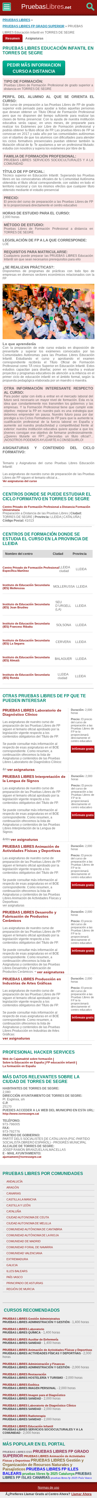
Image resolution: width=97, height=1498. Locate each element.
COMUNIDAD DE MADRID (23, 1241)
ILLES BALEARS (16, 1271)
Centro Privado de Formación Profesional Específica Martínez (31, 569)
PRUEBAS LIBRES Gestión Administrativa (31, 1318)
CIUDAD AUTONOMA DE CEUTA (27, 1217)
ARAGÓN (12, 1187)
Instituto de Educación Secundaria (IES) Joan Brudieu (26, 606)
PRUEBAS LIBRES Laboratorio (23, 1329)
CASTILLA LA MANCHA (21, 1199)
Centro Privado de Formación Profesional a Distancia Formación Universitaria (46, 508)
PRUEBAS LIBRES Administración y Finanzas (34, 1363)
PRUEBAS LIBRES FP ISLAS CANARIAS (47, 1476)
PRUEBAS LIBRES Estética (21, 1384)
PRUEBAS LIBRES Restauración (24, 1374)
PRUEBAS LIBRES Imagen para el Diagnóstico (34, 1395)
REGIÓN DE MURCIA (20, 1289)
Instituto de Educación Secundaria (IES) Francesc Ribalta (26, 625)
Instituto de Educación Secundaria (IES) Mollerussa (26, 586)
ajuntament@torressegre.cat (22, 1156)
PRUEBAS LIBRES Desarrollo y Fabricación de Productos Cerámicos (29, 916)
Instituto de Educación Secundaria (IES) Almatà (26, 659)
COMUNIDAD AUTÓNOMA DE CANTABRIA (34, 1229)
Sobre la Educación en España (23, 1062)
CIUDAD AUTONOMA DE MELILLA (28, 1223)
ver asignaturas (21, 769)
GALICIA (12, 1265)
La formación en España (19, 1066)
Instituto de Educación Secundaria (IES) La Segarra (26, 642)
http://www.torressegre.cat (21, 1113)
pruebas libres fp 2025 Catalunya (48, 1474)
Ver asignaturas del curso (20, 481)
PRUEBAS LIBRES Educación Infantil (28, 1426)
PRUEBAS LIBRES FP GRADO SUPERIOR (33, 26)
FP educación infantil (60, 1062)
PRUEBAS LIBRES (16, 20)
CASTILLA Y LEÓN (18, 1205)
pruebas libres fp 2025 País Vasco (71, 1477)
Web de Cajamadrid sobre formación (27, 1058)
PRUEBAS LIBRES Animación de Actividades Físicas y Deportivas (32, 848)
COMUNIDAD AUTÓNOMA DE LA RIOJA (32, 1235)
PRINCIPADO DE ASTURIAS (24, 1283)
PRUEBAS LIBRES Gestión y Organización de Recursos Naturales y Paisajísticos (43, 1464)
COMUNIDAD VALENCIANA (24, 1253)
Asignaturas (34, 38)
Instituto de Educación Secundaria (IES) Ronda (26, 676)
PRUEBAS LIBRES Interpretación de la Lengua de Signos (34, 778)
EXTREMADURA (17, 1259)
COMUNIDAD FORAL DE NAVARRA (29, 1247)
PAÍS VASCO (14, 1277)
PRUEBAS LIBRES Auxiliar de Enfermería (30, 1339)
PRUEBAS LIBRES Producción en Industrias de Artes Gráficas (32, 981)
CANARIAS (13, 1193)
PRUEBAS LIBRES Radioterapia (24, 1415)
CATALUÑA (13, 1211)
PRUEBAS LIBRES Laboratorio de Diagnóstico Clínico (32, 712)
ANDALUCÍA (14, 1181)
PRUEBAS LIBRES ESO (17, 1451)
